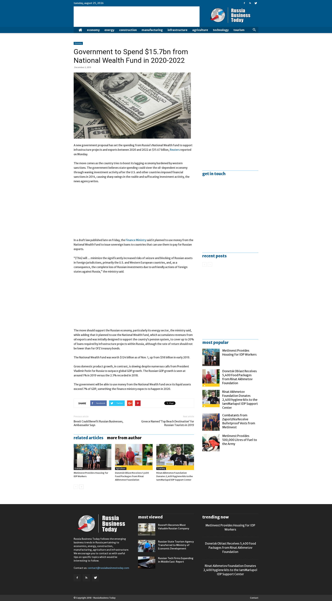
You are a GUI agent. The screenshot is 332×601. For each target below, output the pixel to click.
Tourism (239, 30)
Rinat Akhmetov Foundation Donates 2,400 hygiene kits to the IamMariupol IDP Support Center (174, 476)
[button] (254, 30)
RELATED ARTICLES (88, 438)
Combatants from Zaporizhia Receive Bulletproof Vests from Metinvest (238, 421)
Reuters (175, 149)
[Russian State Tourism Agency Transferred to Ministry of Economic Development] (146, 546)
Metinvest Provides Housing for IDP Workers (239, 352)
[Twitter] (255, 3)
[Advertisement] (134, 212)
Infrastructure (177, 30)
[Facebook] (244, 3)
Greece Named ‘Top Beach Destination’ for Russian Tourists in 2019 (167, 423)
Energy (109, 30)
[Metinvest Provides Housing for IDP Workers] (92, 457)
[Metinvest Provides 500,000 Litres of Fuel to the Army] (211, 442)
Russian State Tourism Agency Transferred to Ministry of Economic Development (176, 545)
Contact (254, 598)
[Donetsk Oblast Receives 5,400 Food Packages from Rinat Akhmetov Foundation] (134, 457)
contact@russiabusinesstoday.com (108, 568)
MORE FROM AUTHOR (124, 438)
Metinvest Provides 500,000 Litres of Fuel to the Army (239, 440)
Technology (221, 30)
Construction (128, 30)
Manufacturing (152, 30)
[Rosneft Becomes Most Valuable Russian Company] (146, 529)
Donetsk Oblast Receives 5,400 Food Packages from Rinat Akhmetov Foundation (132, 476)
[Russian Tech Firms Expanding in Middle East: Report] (146, 563)
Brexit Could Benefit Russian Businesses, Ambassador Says (98, 423)
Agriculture (200, 30)
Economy (93, 30)
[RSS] (250, 3)
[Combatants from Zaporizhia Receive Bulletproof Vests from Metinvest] (211, 422)
